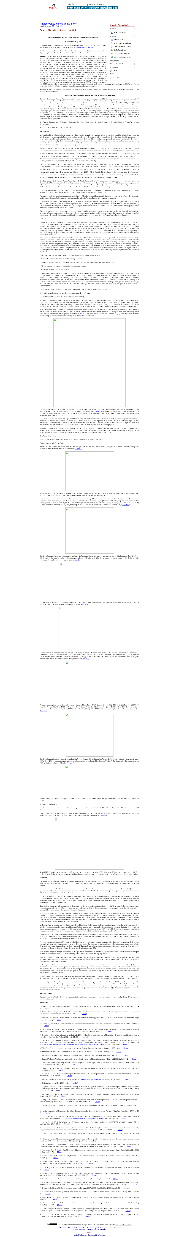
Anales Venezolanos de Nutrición (58, 23)
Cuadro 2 (78, 449)
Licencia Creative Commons (123, 1224)
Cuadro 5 (85, 659)
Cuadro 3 (126, 505)
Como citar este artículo (122, 47)
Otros (115, 71)
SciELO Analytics (120, 32)
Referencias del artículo (122, 43)
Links (47, 1008)
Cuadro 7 (70, 763)
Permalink (116, 77)
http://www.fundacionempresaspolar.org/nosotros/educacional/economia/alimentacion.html (72, 1044)
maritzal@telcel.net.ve (81, 1235)
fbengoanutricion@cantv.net (96, 1235)
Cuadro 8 (103, 815)
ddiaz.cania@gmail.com (84, 47)
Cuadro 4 (78, 560)
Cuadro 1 (82, 314)
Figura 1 (84, 604)
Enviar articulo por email (122, 57)
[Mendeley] (111, 71)
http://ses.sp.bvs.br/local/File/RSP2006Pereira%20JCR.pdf (82, 1118)
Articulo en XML (119, 40)
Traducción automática (122, 53)
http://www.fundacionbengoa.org (92, 1079)
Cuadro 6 (43, 711)
